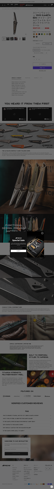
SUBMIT (18, 250)
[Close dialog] (42, 233)
